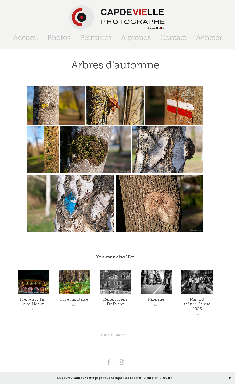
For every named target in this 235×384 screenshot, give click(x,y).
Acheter (209, 37)
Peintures (96, 37)
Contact (173, 37)
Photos (59, 37)
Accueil (25, 37)
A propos (136, 37)
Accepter (151, 378)
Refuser (166, 378)
